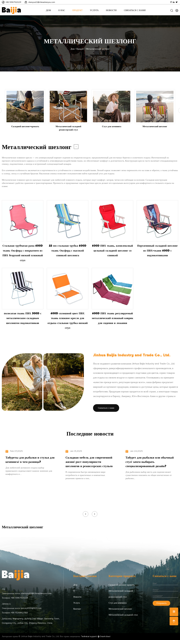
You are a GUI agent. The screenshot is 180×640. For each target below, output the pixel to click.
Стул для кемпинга (117, 603)
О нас (61, 10)
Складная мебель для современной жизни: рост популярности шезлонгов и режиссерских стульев (89, 462)
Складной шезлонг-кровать (121, 585)
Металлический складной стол (123, 615)
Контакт (77, 609)
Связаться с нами (135, 10)
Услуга (94, 10)
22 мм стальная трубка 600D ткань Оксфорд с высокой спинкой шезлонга (67, 250)
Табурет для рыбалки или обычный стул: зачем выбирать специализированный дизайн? (150, 462)
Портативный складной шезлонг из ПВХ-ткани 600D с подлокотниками (157, 250)
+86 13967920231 (13, 2)
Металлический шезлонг (120, 609)
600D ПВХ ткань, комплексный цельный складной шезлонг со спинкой (112, 250)
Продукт (77, 10)
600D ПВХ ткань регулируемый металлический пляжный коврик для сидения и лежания (112, 318)
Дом (48, 10)
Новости (111, 10)
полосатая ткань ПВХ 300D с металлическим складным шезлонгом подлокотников (22, 318)
